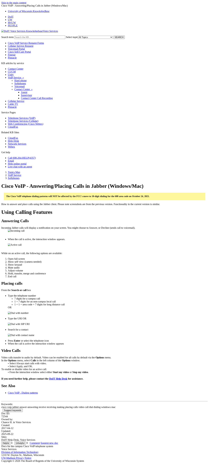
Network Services (17, 143)
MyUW (12, 22)
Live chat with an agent (20, 166)
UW (10, 19)
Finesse (12, 54)
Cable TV (13, 104)
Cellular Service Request (20, 46)
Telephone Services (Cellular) (23, 121)
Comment (35, 443)
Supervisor (26, 95)
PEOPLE (13, 25)
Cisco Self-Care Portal (19, 51)
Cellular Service (16, 101)
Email (11, 160)
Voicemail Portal (16, 48)
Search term (7, 37)
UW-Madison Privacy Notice (16, 458)
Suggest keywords (12, 410)
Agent (24, 92)
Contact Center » (23, 89)
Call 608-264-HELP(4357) (22, 157)
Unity (11, 74)
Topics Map (14, 172)
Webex (11, 146)
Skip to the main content (13, 2)
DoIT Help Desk (58, 378)
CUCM (12, 71)
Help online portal (17, 163)
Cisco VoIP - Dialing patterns (23, 392)
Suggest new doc (49, 443)
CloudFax (13, 126)
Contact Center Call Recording (37, 98)
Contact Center (15, 68)
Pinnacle (12, 57)
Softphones (20, 83)
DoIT (11, 16)
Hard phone (20, 80)
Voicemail (19, 86)
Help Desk (13, 140)
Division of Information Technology (20, 452)
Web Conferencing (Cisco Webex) (25, 124)
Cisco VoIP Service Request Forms (26, 43)
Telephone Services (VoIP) (21, 118)
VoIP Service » (16, 77)
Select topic (72, 37)
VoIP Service (14, 175)
